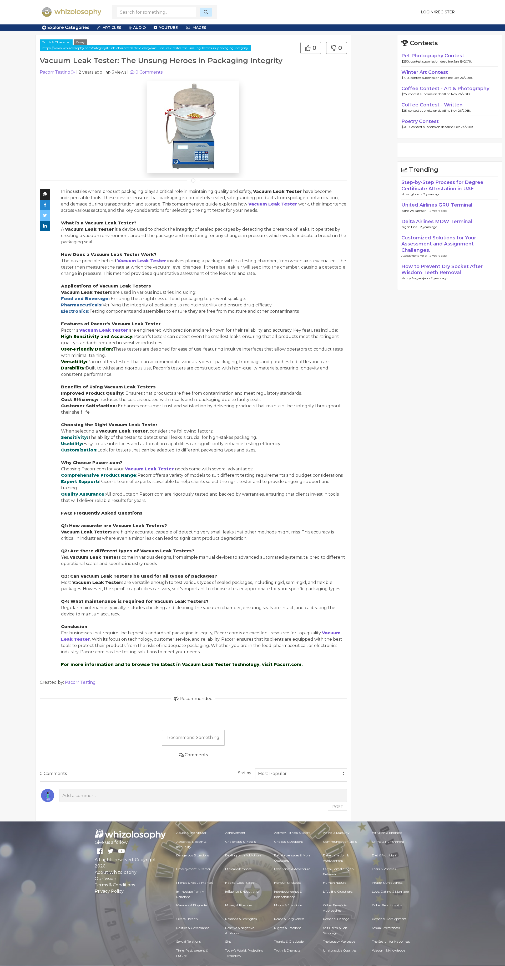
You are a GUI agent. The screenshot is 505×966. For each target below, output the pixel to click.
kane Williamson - (415, 211)
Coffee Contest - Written (432, 105)
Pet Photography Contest (432, 56)
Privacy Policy (109, 891)
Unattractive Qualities (339, 950)
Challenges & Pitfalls (240, 842)
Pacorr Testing (55, 72)
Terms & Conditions (115, 884)
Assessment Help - (415, 256)
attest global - (412, 194)
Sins (228, 941)
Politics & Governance (192, 928)
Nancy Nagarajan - (416, 278)
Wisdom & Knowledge (388, 950)
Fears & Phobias (384, 869)
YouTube (168, 27)
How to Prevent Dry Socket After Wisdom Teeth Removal (442, 269)
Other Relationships (387, 905)
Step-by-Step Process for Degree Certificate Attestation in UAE (442, 185)
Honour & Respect (287, 883)
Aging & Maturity (336, 833)
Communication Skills (340, 842)
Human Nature (334, 883)
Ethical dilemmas (238, 869)
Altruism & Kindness (387, 833)
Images (198, 27)
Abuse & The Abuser (191, 833)
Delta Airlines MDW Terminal (436, 221)
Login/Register (438, 12)
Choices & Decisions (288, 842)
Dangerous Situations (192, 855)
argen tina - (410, 227)
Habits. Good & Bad (239, 883)
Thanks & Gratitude (289, 941)
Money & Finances (238, 905)
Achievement (235, 833)
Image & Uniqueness (387, 883)
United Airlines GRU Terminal (436, 205)
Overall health (187, 919)
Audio (139, 27)
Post (337, 806)
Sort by (244, 772)
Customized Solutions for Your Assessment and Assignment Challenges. (438, 244)
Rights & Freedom (287, 928)
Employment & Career (193, 869)
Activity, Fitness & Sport (292, 833)
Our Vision (105, 878)
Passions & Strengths (241, 919)
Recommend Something (193, 737)
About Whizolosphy (116, 872)
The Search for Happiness (391, 941)
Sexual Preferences (386, 928)
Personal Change (336, 919)
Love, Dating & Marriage (390, 891)
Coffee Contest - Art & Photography (445, 88)
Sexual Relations (188, 941)
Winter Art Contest (424, 72)
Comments (149, 72)
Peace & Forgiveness (289, 919)
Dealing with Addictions (243, 855)
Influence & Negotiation (242, 891)
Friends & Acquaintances (194, 883)
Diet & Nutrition (384, 855)
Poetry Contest (420, 121)
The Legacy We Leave (339, 941)
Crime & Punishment (388, 842)
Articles (112, 27)
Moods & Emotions (288, 905)
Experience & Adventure (292, 869)
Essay (80, 42)
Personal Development (389, 919)
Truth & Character (56, 42)
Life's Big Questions (337, 891)
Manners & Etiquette (191, 905)
